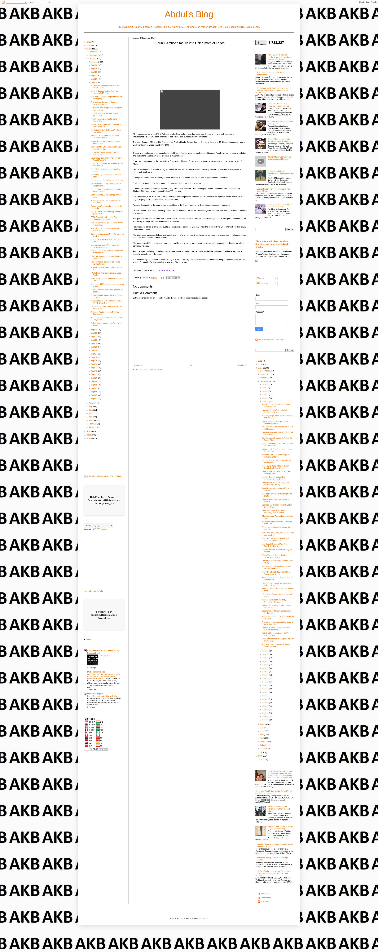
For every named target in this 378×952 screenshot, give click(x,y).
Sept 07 (94, 388)
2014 (89, 438)
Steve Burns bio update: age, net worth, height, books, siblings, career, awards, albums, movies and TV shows (104, 676)
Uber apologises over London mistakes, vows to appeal (274, 512)
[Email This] (167, 277)
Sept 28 (94, 72)
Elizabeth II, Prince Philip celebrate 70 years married (278, 105)
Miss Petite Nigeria (95, 694)
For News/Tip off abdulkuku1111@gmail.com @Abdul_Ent (104, 615)
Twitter (160, 270)
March (91, 420)
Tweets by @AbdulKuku (93, 591)
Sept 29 (94, 69)
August (92, 403)
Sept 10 (94, 378)
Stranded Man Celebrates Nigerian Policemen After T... (105, 137)
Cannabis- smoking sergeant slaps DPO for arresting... (276, 629)
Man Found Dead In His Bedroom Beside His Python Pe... (275, 467)
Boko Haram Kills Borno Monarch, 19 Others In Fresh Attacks (279, 809)
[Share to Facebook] (175, 277)
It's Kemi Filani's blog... (96, 672)
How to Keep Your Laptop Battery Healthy (102, 696)
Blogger (205, 918)
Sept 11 (94, 375)
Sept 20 (94, 344)
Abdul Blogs (265, 894)
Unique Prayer (104, 655)
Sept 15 (94, 361)
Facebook (170, 270)
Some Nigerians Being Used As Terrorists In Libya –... (274, 556)
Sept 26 (94, 79)
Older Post (241, 365)
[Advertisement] (190, 68)
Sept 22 (94, 337)
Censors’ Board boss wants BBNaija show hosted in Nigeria (280, 140)
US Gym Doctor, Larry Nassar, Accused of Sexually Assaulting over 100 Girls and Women (272, 873)
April (91, 417)
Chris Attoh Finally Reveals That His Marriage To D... (105, 153)
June (91, 410)
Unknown (264, 901)
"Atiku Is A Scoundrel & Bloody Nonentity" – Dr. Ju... (274, 601)
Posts (261, 278)
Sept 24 (94, 330)
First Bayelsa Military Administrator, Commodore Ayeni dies (281, 173)
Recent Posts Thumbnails (266, 339)
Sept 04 (94, 399)
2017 (89, 49)
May (91, 413)
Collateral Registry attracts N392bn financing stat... (105, 313)
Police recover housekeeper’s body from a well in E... (276, 645)
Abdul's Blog (189, 14)
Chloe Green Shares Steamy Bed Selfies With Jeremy (275, 484)
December (93, 52)
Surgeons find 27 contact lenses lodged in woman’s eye (280, 828)
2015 (89, 435)
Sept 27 (94, 76)
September (93, 62)
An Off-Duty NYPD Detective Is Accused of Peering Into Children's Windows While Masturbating (272, 90)
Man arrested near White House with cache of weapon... (105, 246)
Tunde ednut (266, 898)
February (93, 424)
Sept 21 (94, 340)
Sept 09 (94, 381)
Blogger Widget (279, 339)
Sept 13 (94, 368)
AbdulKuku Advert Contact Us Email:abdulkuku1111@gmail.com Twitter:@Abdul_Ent (104, 500)
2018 (89, 45)
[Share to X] (173, 277)
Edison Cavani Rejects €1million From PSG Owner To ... (106, 125)
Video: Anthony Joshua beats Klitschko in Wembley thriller (279, 158)
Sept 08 (94, 385)
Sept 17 (94, 354)
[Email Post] (162, 278)
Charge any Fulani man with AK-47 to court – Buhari (280, 206)
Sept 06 (94, 392)
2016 (89, 432)
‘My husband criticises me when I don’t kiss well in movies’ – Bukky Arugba (272, 244)
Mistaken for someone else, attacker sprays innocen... (105, 86)
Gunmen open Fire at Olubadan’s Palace (107, 180)
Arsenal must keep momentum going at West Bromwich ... (106, 302)
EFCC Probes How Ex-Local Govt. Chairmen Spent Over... (104, 218)
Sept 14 (94, 364)
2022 (89, 42)
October (92, 59)
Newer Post (138, 365)
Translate (104, 529)
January (92, 427)
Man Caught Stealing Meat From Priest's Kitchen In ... (275, 545)
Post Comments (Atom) (153, 370)
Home (190, 365)
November (93, 55)
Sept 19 (94, 347)
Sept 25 (94, 82)
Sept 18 (94, 350)
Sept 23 (94, 333)
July (91, 407)
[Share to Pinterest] (178, 277)
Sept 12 (94, 371)
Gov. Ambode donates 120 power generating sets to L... (104, 103)
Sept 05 (94, 395)
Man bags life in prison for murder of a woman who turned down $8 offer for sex (280, 57)
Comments (263, 283)
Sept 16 (94, 357)
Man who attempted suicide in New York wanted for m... (276, 573)
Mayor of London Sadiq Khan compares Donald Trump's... (107, 159)
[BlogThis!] (170, 277)
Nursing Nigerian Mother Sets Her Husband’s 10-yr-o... (104, 92)
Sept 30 (94, 65)
